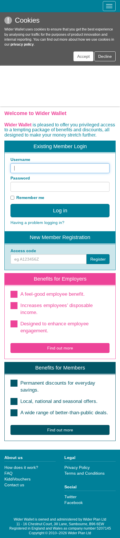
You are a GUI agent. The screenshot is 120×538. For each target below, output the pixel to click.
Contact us (14, 485)
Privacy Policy (77, 467)
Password (20, 178)
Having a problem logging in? (37, 222)
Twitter (70, 496)
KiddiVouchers (17, 479)
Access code (23, 250)
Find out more (60, 348)
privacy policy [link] (22, 44)
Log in (60, 211)
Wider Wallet (60, 86)
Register (98, 259)
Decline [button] (105, 56)
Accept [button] (83, 56)
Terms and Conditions (84, 473)
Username (20, 159)
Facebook (73, 502)
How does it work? (21, 467)
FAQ (8, 473)
